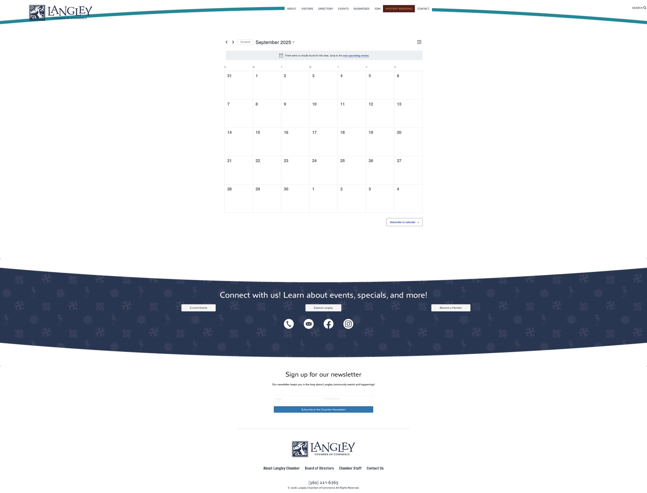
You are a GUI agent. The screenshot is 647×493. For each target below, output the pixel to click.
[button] (323, 409)
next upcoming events (356, 55)
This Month (245, 41)
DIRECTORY (325, 8)
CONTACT (423, 8)
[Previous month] (226, 42)
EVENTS (343, 8)
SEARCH (637, 7)
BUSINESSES (361, 8)
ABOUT (291, 8)
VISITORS (307, 8)
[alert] (324, 55)
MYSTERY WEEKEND (399, 8)
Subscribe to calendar (402, 222)
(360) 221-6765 (323, 482)
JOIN (377, 8)
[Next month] (233, 42)
